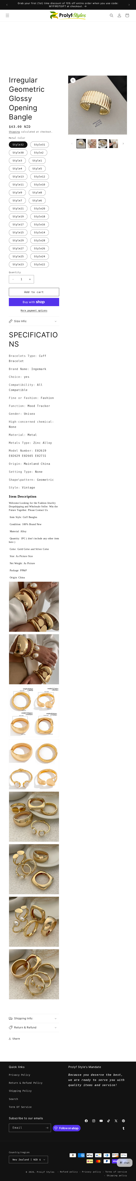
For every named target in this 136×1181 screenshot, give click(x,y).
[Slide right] (123, 143)
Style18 (39, 216)
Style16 (39, 224)
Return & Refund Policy (25, 1082)
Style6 (37, 200)
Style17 (18, 224)
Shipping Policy (20, 1090)
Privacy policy (91, 1172)
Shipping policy (117, 1175)
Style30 (18, 152)
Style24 (39, 256)
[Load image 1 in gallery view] (81, 143)
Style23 (18, 264)
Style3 (17, 160)
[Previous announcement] (7, 5)
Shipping (14, 132)
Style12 (39, 176)
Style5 (37, 168)
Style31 (39, 144)
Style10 (39, 184)
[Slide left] (72, 143)
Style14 (39, 232)
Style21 (18, 208)
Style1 (37, 160)
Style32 (18, 144)
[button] (7, 15)
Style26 (39, 248)
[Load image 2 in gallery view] (92, 143)
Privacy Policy (19, 1074)
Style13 (18, 176)
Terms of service (116, 1172)
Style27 (18, 248)
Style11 (18, 184)
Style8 (37, 192)
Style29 (18, 240)
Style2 (39, 152)
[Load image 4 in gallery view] (113, 143)
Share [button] (16, 1038)
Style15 (18, 232)
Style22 (39, 264)
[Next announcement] (129, 5)
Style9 (17, 192)
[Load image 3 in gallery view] (102, 143)
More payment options (34, 310)
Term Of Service (20, 1107)
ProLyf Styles (46, 1172)
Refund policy (69, 1172)
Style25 (18, 256)
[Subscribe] (47, 1128)
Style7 (17, 200)
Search (13, 1099)
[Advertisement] (68, 48)
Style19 (18, 216)
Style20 (39, 208)
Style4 (17, 168)
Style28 (39, 240)
